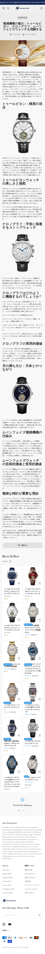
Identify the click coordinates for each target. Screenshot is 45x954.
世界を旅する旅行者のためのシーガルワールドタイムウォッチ (11, 743)
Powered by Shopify (22, 947)
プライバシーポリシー (32, 885)
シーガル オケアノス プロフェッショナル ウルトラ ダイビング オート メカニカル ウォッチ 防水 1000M (33, 668)
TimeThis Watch (7, 893)
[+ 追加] (19, 583)
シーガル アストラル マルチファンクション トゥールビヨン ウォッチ (33, 591)
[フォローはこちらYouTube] (9, 924)
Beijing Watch (6, 881)
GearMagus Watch (8, 889)
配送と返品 (28, 870)
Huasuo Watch (7, 885)
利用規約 (28, 881)
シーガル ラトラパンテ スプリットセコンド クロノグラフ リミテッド (12, 591)
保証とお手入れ (30, 877)
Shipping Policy (30, 874)
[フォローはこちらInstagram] (3, 924)
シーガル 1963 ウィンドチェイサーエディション (12, 707)
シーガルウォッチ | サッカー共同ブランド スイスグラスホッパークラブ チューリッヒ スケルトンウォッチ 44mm (12, 782)
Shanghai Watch (7, 877)
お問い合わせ (29, 893)
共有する (24, 545)
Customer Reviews (31, 889)
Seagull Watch (22, 17)
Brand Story (6, 870)
